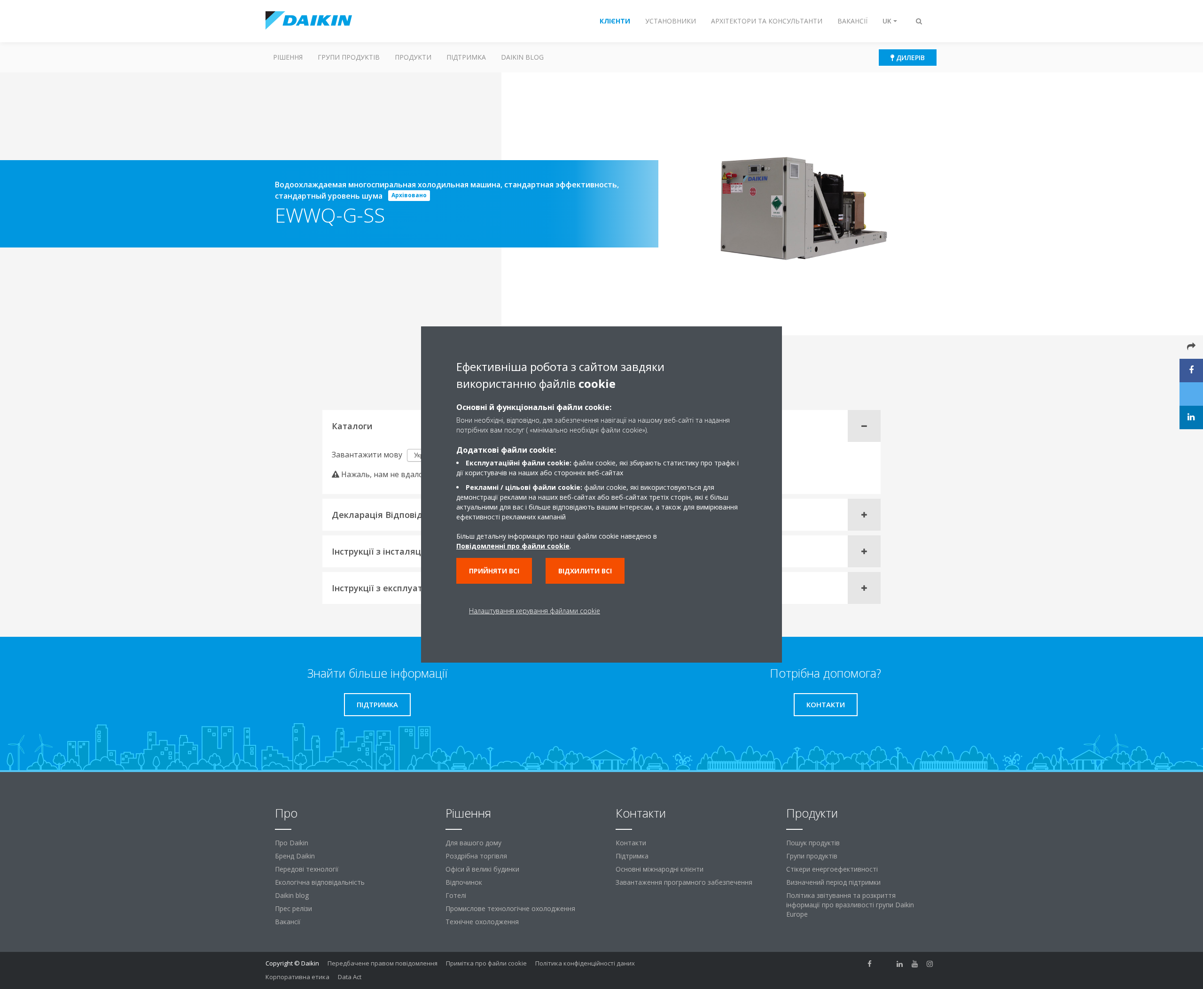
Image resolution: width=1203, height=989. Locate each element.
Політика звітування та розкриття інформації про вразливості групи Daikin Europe (850, 905)
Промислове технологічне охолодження (510, 908)
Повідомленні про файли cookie (513, 545)
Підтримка (466, 57)
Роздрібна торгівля (476, 855)
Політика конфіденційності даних (585, 963)
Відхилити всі (585, 570)
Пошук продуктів (813, 842)
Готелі (455, 895)
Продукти (413, 57)
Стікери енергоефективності (832, 869)
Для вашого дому (473, 842)
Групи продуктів (349, 57)
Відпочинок (463, 882)
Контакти (631, 842)
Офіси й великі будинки (482, 869)
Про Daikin (291, 842)
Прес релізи (293, 908)
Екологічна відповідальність (320, 882)
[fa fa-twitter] (884, 964)
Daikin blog (522, 57)
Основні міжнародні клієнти (659, 869)
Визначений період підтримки (833, 882)
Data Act (349, 977)
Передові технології (307, 869)
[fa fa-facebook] (869, 964)
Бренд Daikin (295, 855)
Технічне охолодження (482, 921)
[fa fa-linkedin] (899, 964)
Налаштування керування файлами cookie (534, 610)
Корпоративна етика (297, 977)
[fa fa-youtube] (914, 964)
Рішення (288, 57)
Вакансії (288, 921)
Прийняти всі (494, 570)
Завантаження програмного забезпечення (684, 882)
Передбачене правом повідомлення (382, 963)
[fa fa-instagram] (929, 964)
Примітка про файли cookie (486, 963)
